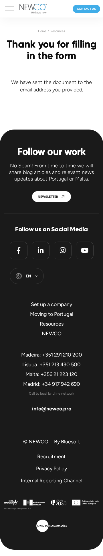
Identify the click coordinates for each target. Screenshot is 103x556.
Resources (57, 31)
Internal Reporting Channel (51, 480)
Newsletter (48, 197)
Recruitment (51, 456)
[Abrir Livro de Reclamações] (51, 526)
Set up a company (51, 304)
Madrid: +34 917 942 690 (51, 384)
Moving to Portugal (51, 314)
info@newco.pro (51, 409)
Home (42, 31)
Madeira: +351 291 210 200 (51, 355)
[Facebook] (18, 250)
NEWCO (52, 333)
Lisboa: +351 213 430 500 (51, 364)
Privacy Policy (51, 468)
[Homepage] (30, 8)
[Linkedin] (40, 250)
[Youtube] (85, 250)
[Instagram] (63, 250)
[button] (9, 9)
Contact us (86, 9)
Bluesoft (70, 441)
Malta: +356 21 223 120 (51, 374)
